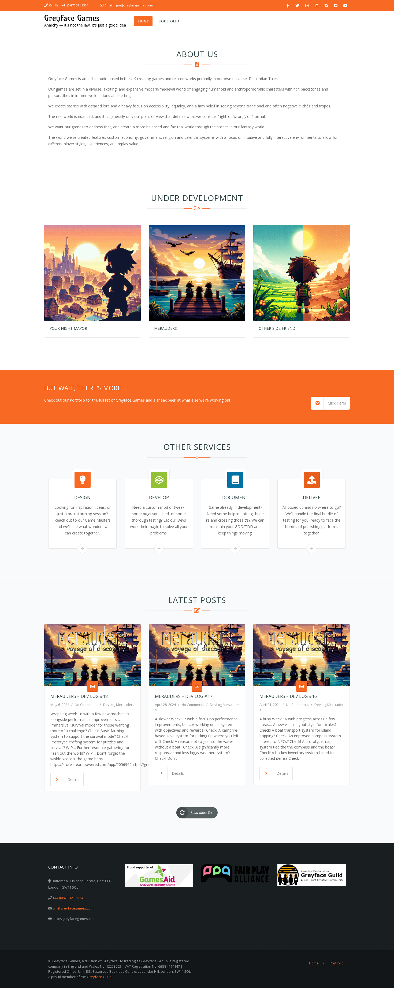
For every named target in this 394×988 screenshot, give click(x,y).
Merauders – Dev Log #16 (288, 696)
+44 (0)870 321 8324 (74, 5)
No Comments (86, 704)
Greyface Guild (99, 976)
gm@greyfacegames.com (134, 5)
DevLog (109, 704)
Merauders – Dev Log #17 (183, 696)
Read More (82, 548)
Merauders (125, 704)
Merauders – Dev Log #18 (79, 696)
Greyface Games (72, 18)
